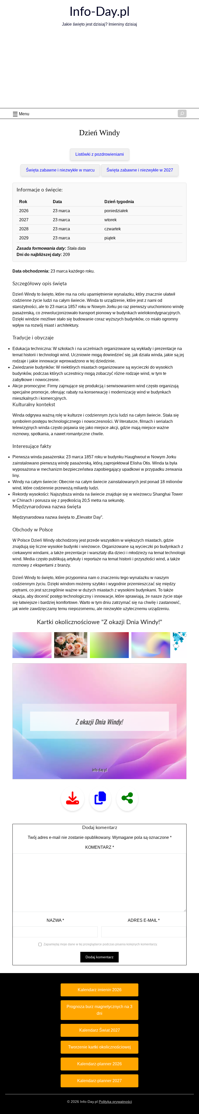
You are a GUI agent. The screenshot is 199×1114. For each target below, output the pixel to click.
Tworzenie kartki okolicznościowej (99, 1047)
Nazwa (55, 920)
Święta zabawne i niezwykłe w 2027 (139, 170)
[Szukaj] (182, 113)
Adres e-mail (144, 920)
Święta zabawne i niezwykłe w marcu (60, 170)
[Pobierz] (72, 798)
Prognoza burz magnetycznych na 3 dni (99, 1010)
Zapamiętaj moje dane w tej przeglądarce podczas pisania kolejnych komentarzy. (101, 944)
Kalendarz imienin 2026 (100, 990)
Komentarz (99, 847)
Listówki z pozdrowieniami (99, 154)
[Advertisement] (99, 69)
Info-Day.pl (99, 12)
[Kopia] (100, 798)
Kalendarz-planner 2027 (99, 1081)
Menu (24, 114)
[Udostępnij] (127, 798)
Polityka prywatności (115, 1101)
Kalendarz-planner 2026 (99, 1064)
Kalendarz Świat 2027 (99, 1030)
